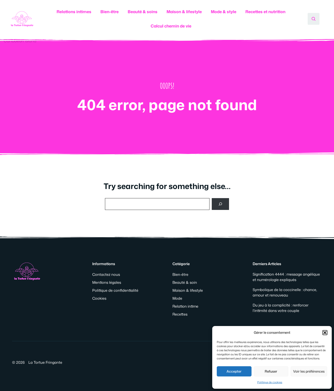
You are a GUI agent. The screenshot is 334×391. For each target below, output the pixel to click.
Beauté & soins (142, 12)
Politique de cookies (269, 382)
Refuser (271, 371)
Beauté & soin (184, 282)
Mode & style (223, 12)
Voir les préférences (309, 371)
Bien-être (109, 12)
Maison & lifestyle (184, 12)
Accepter (234, 371)
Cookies (99, 298)
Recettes (179, 314)
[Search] (220, 204)
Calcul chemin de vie (171, 26)
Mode (177, 298)
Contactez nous (106, 274)
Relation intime (185, 306)
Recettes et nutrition (265, 12)
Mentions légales (106, 282)
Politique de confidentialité (115, 290)
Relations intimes (74, 12)
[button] (325, 332)
